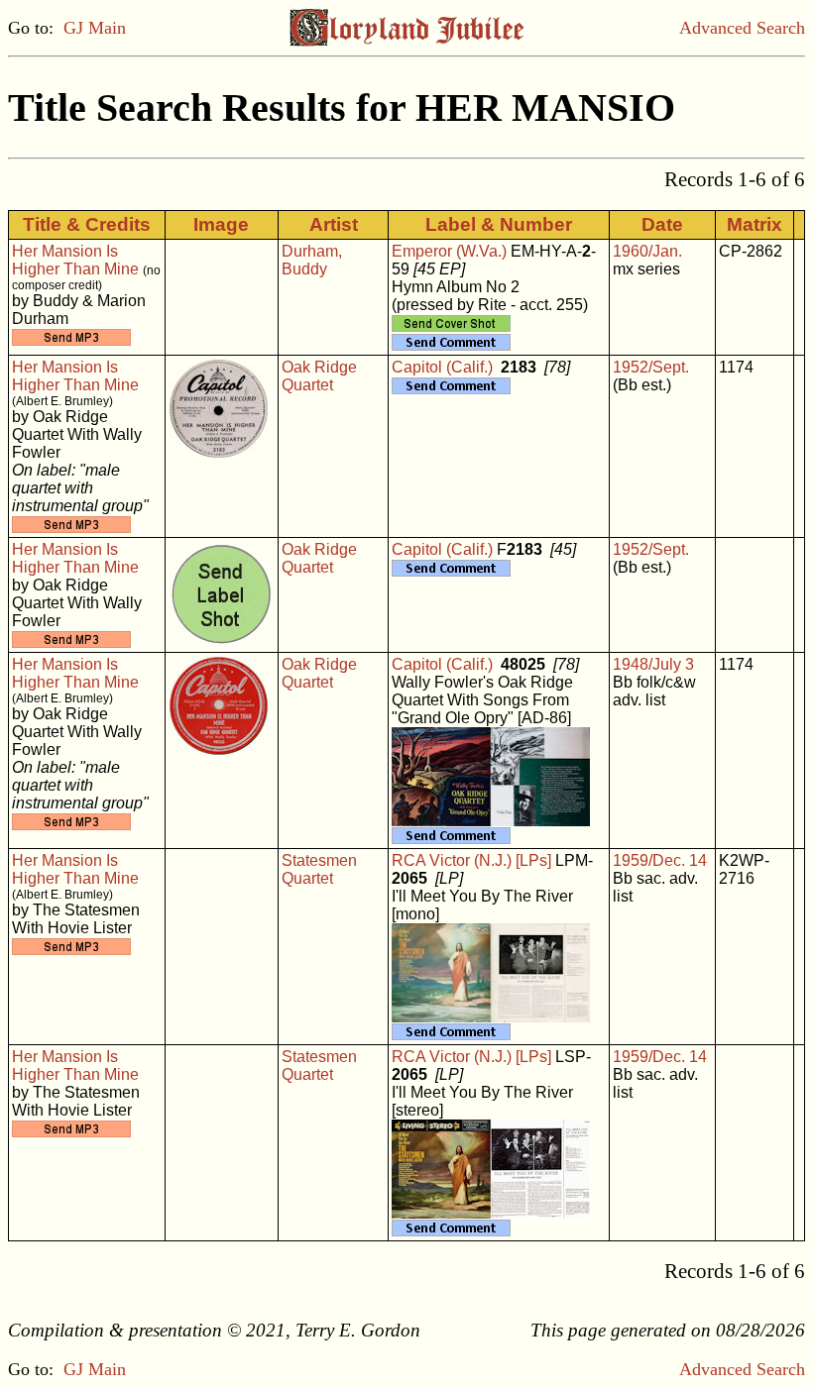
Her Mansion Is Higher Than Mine (75, 260)
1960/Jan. (647, 251)
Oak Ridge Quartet (319, 376)
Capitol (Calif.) (442, 367)
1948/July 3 (653, 664)
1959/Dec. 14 (660, 860)
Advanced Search (742, 28)
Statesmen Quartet (319, 869)
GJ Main (94, 28)
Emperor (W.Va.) (449, 251)
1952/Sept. (651, 367)
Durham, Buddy (312, 260)
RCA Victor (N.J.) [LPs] (471, 860)
